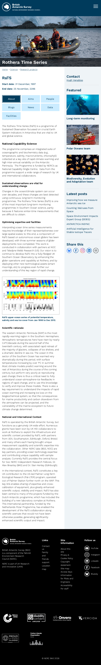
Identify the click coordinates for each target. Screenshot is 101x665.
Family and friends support (45, 557)
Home (5, 69)
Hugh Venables (75, 80)
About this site (65, 550)
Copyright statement (65, 563)
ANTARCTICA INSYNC (78, 224)
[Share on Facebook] (76, 250)
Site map (65, 568)
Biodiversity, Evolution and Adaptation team (81, 180)
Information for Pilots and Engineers (67, 578)
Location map (46, 567)
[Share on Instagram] (82, 250)
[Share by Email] (96, 250)
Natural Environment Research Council (16, 556)
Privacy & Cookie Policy (67, 557)
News (31, 107)
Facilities (11, 115)
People (50, 99)
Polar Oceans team (78, 148)
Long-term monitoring (80, 118)
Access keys (66, 572)
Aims (31, 99)
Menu (96, 6)
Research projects (28, 69)
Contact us (46, 547)
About (11, 99)
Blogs (11, 107)
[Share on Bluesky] (69, 250)
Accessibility (66, 585)
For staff (65, 588)
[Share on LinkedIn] (89, 250)
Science (14, 69)
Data (50, 107)
